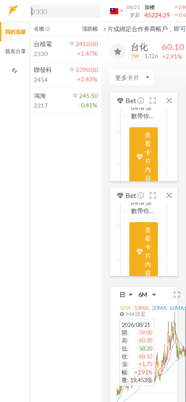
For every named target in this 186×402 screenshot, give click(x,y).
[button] (63, 11)
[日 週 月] (126, 294)
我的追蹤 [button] (15, 31)
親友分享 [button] (15, 51)
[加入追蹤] (117, 51)
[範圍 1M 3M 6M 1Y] (147, 294)
